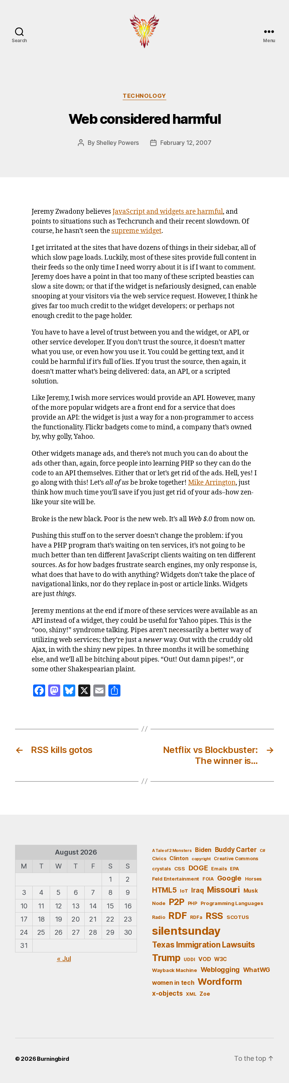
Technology (144, 96)
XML (191, 994)
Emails (219, 869)
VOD (204, 959)
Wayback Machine (174, 970)
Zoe (204, 993)
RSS (214, 915)
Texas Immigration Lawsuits (203, 944)
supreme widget (136, 231)
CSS (179, 868)
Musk (250, 890)
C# (262, 850)
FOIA (208, 879)
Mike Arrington (212, 483)
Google (229, 878)
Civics (159, 858)
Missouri (223, 889)
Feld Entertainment (175, 879)
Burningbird (53, 1058)
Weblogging (220, 969)
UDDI (189, 959)
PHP (192, 903)
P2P (176, 902)
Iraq (197, 890)
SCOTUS (238, 917)
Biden (203, 849)
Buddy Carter (236, 849)
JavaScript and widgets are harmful (168, 212)
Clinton (178, 858)
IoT (184, 891)
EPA (234, 869)
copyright (201, 858)
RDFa (196, 917)
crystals (161, 869)
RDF (177, 915)
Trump (166, 957)
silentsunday (186, 930)
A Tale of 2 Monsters (172, 850)
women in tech (173, 982)
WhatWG (256, 969)
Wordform (220, 981)
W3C (220, 959)
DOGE (198, 868)
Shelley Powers (117, 142)
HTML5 (164, 890)
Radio (158, 917)
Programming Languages (232, 903)
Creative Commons (236, 858)
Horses (253, 879)
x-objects (167, 993)
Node (159, 903)
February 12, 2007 (185, 142)
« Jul (64, 959)
